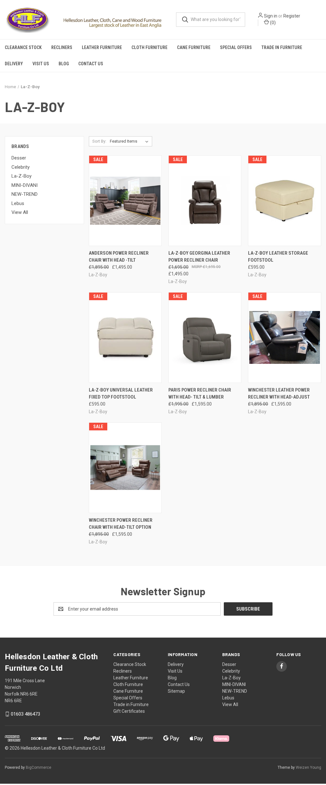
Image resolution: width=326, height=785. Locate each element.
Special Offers (236, 47)
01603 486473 (25, 714)
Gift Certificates (129, 711)
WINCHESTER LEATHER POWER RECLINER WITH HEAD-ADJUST (279, 393)
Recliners (61, 47)
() (272, 22)
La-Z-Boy (21, 176)
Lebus (17, 203)
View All (19, 212)
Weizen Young (308, 767)
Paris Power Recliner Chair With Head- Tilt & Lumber (199, 393)
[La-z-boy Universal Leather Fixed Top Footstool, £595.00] (125, 337)
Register (291, 15)
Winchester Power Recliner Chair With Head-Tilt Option (120, 523)
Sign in (270, 15)
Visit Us (40, 63)
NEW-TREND (24, 194)
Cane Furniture (193, 47)
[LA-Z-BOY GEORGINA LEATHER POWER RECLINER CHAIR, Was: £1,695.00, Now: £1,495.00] (205, 201)
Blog (64, 63)
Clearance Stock (23, 47)
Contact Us (90, 63)
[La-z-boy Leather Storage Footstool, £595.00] (284, 201)
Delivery (14, 63)
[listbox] (130, 141)
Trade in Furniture (281, 47)
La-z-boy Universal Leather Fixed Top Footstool (121, 393)
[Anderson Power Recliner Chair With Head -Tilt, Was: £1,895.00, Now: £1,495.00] (125, 201)
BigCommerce (38, 767)
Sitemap (176, 691)
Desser (18, 158)
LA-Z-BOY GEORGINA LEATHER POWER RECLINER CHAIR (199, 256)
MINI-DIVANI (24, 185)
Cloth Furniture (149, 47)
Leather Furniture (102, 47)
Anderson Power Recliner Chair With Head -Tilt (119, 256)
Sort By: (99, 141)
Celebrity (20, 167)
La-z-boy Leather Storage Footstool (278, 256)
